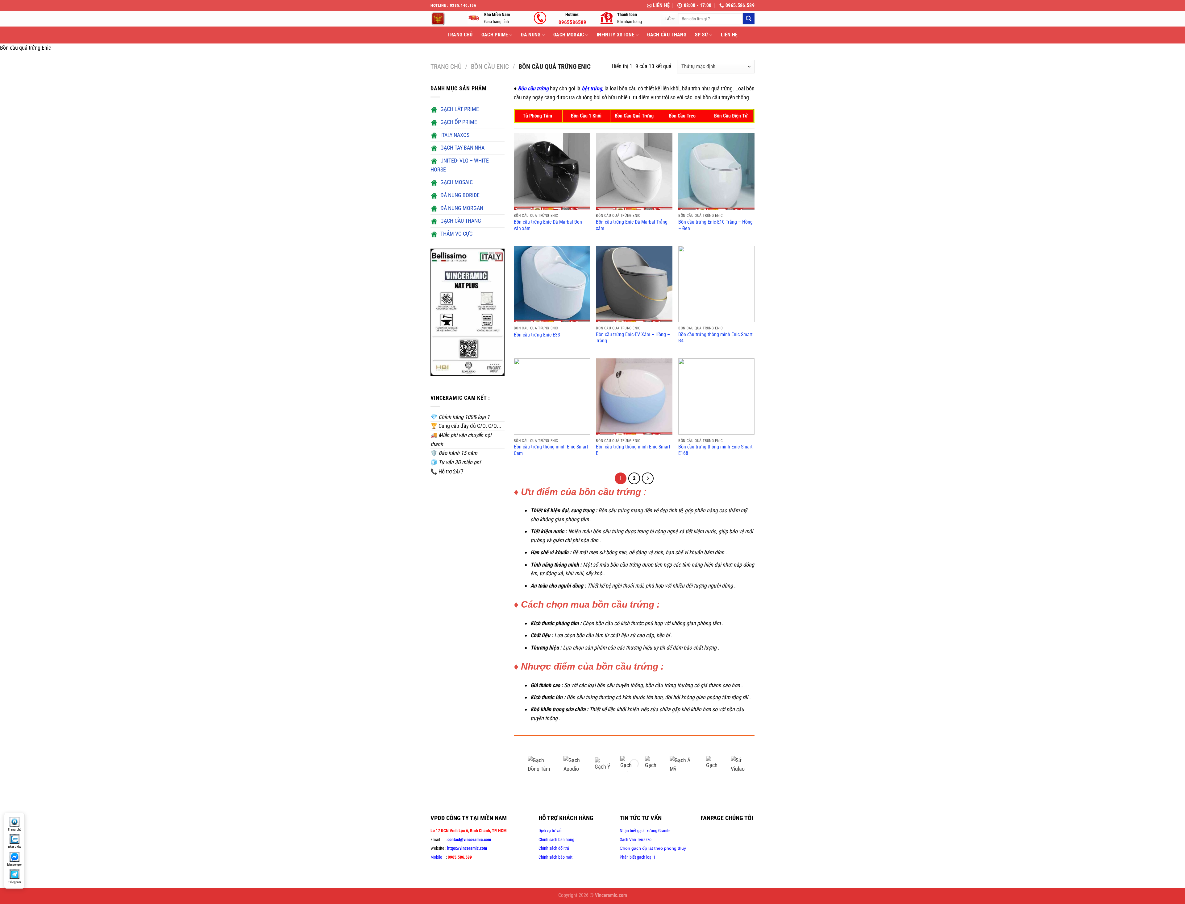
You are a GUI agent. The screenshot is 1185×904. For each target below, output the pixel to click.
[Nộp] (749, 18)
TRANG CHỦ (460, 35)
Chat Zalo (14, 847)
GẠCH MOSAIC (568, 35)
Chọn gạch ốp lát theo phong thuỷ (653, 848)
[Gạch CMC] (652, 763)
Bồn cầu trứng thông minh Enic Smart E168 (715, 450)
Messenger (14, 865)
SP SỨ (701, 35)
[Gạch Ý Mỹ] (602, 763)
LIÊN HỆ (729, 35)
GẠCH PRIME (494, 35)
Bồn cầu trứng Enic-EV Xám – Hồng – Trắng (633, 338)
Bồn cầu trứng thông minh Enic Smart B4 (715, 338)
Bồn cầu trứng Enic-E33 (537, 335)
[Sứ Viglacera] (738, 763)
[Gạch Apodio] (574, 763)
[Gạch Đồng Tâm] (541, 763)
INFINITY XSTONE (615, 35)
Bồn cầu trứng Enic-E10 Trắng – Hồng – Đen (715, 225)
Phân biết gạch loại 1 (637, 857)
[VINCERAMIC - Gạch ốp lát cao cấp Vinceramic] (444, 19)
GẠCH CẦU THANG (666, 35)
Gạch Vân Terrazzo (635, 839)
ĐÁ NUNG (530, 35)
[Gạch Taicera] (713, 763)
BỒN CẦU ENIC (490, 66)
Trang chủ (446, 66)
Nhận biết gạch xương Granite (645, 830)
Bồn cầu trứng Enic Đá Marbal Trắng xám (631, 225)
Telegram (14, 882)
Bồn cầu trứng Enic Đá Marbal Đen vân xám (548, 225)
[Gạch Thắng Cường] (628, 763)
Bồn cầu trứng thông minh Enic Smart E (633, 450)
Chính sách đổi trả (553, 848)
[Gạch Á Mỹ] (683, 763)
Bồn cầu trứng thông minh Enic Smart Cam (551, 450)
